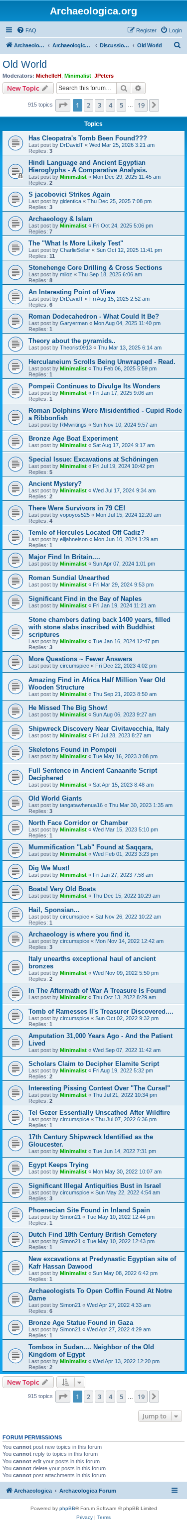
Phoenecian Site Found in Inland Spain (89, 1210)
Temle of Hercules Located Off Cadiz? (86, 532)
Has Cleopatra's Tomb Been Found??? (87, 138)
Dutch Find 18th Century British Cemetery (92, 1234)
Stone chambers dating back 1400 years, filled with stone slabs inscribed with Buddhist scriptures (99, 627)
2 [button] (88, 105)
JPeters (104, 76)
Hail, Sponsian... (54, 910)
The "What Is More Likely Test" (75, 243)
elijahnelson (74, 539)
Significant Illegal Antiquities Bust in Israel (94, 1185)
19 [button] (141, 105)
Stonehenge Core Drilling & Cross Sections (95, 267)
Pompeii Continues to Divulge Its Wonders (94, 386)
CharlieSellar (75, 250)
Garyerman (74, 323)
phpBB (67, 1508)
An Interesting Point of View (71, 292)
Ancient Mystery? (55, 483)
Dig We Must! (48, 868)
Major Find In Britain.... (64, 557)
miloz (66, 274)
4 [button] (110, 105)
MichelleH (48, 76)
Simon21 (70, 1217)
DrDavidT (71, 145)
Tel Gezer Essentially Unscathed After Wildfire (99, 1112)
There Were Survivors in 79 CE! (76, 508)
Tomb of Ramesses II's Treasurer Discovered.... (101, 1011)
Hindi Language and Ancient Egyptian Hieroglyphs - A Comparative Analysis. (88, 166)
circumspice (74, 666)
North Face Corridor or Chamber (78, 822)
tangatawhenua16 (81, 805)
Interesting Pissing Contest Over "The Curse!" (99, 1088)
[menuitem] (26, 30)
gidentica (70, 201)
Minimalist (77, 76)
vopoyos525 (75, 515)
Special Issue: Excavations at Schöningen (93, 459)
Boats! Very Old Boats (62, 889)
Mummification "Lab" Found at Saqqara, (90, 847)
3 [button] (99, 105)
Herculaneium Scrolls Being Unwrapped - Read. (102, 361)
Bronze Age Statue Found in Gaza (80, 1322)
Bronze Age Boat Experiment (73, 438)
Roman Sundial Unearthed (69, 578)
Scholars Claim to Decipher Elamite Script (93, 1063)
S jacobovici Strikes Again (69, 194)
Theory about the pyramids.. (72, 341)
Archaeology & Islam (60, 219)
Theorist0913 (76, 348)
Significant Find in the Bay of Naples (85, 598)
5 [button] (121, 105)
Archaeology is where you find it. (79, 934)
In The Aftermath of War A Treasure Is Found (97, 990)
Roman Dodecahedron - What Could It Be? (93, 316)
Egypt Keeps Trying (58, 1165)
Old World (24, 64)
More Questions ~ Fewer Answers (80, 659)
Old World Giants (55, 798)
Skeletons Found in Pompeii (72, 749)
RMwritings (73, 425)
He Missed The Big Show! (68, 707)
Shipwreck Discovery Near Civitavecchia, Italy (98, 728)
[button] (62, 105)
